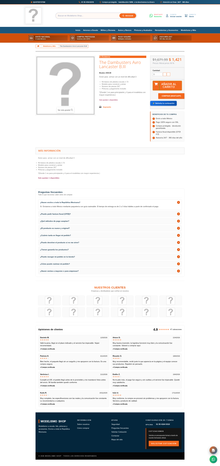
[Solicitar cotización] (213, 450)
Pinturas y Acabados (143, 30)
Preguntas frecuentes (120, 428)
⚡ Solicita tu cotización (163, 103)
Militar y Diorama (108, 30)
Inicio (77, 30)
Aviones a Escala (90, 30)
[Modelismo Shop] (33, 15)
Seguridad (115, 424)
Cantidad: (156, 70)
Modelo (102, 73)
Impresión (107, 107)
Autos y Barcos (124, 30)
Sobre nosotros (83, 424)
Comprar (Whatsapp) (171, 96)
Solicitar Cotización (119, 432)
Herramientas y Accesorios (166, 30)
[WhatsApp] (213, 459)
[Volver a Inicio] (38, 46)
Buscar (129, 15)
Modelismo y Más (188, 30)
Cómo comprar (83, 428)
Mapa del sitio (117, 440)
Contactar (115, 436)
